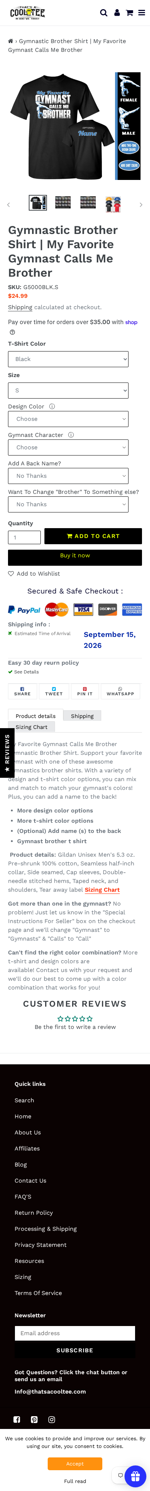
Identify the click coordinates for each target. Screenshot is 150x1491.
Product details (36, 716)
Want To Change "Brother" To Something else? (73, 491)
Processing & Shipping (46, 1228)
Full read (75, 1481)
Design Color (27, 406)
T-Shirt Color (27, 343)
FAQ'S (23, 1196)
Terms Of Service (38, 1293)
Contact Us (30, 1180)
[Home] (10, 41)
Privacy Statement (41, 1244)
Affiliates (27, 1148)
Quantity (20, 523)
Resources (29, 1260)
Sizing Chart (31, 727)
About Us (28, 1132)
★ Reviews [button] (7, 753)
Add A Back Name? (34, 463)
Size (14, 375)
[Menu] (141, 13)
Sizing (23, 1276)
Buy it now (75, 555)
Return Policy (34, 1212)
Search (24, 1100)
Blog (21, 1164)
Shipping (20, 307)
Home (23, 1116)
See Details (26, 672)
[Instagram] (51, 1419)
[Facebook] (16, 1419)
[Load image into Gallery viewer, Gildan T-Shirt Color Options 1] (113, 204)
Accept (75, 1464)
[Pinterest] (34, 1419)
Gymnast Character (36, 434)
